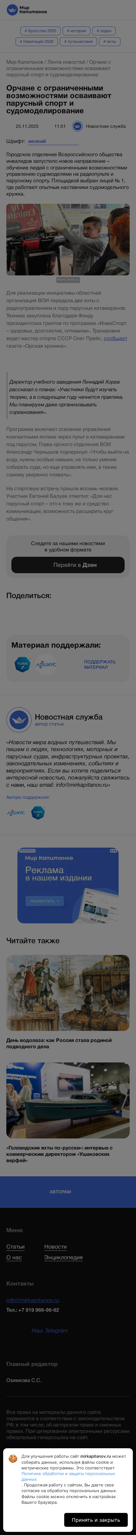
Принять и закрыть (96, 1520)
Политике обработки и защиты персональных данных (68, 1476)
